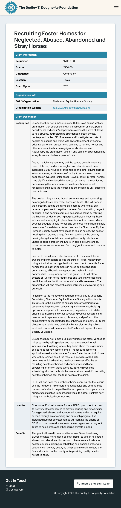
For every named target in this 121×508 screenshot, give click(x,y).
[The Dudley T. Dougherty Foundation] (11, 7)
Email (11, 485)
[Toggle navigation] (116, 7)
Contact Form (16, 489)
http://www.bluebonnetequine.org (71, 107)
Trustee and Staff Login (95, 483)
